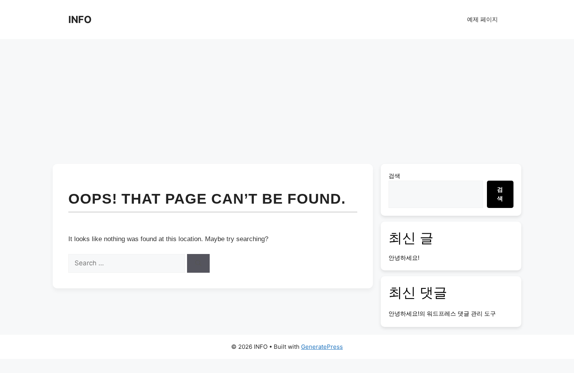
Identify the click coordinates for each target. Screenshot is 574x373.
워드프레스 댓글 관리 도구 (461, 313)
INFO (80, 19)
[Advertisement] (287, 97)
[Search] (198, 263)
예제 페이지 (482, 19)
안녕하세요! (404, 257)
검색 (394, 175)
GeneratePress (322, 346)
